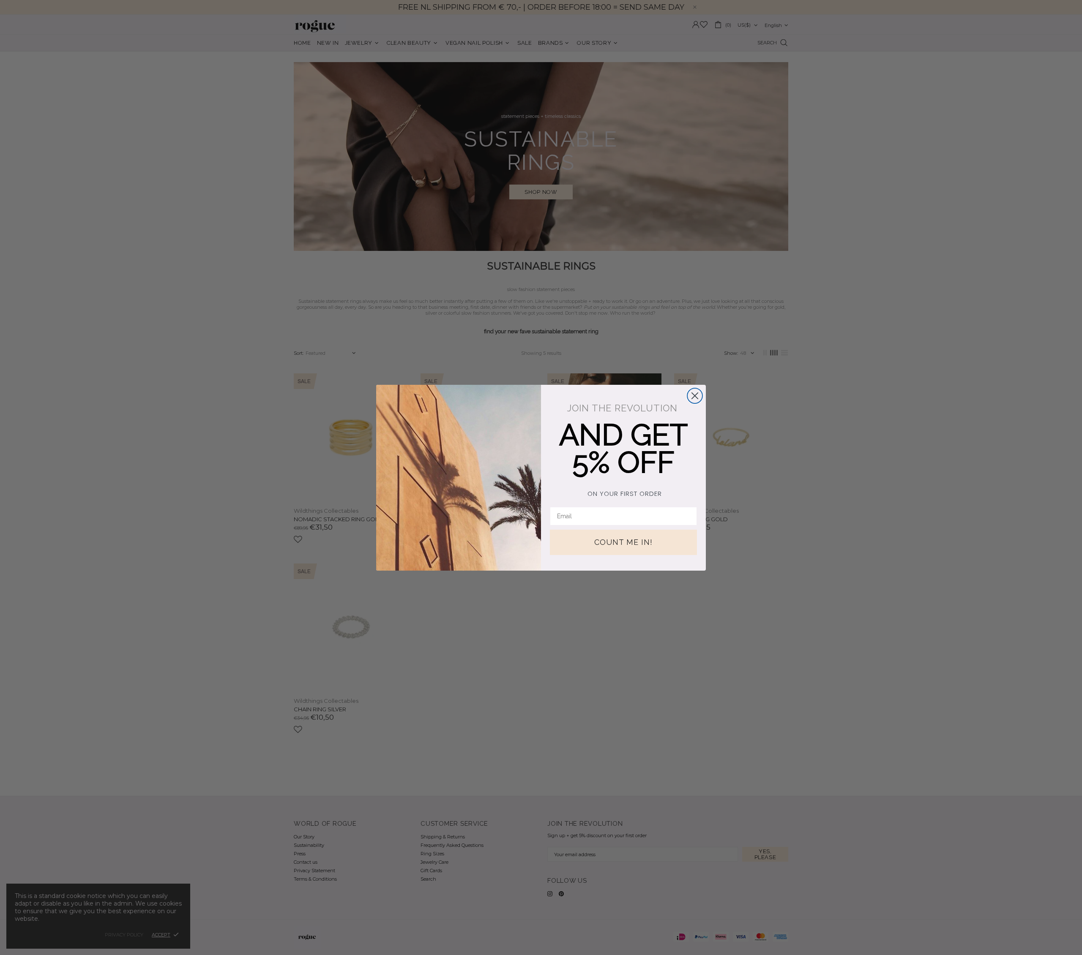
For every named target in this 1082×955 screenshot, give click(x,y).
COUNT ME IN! (623, 542)
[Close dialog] (694, 395)
